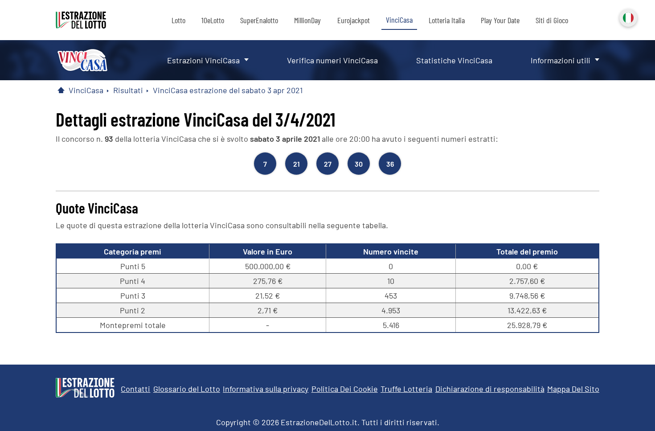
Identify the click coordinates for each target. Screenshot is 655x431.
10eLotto (212, 20)
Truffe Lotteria (406, 389)
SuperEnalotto (259, 20)
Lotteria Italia (447, 20)
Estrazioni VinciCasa (203, 60)
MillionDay (307, 20)
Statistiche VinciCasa (454, 60)
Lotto (178, 20)
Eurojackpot (353, 20)
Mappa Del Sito (573, 389)
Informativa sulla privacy (265, 389)
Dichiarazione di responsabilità (489, 389)
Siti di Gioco (552, 20)
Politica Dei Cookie (344, 389)
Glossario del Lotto (186, 389)
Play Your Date (500, 20)
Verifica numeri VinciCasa (332, 60)
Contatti (135, 389)
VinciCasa (399, 20)
